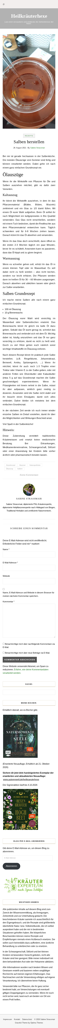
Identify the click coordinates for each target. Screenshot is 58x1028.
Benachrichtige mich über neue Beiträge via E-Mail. (27, 653)
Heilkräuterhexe (29, 16)
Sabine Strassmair (37, 148)
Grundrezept (10, 465)
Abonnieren (11, 866)
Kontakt (17, 1019)
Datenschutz (27, 1019)
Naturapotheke (35, 465)
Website (6, 576)
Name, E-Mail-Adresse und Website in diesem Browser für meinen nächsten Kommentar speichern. (28, 594)
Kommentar (8, 601)
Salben (20, 469)
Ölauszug (9, 469)
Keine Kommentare (29, 475)
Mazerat (22, 465)
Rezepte (29, 136)
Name (6, 549)
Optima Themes (36, 1023)
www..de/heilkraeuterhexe (21, 779)
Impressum (7, 1019)
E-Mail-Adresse (10, 562)
